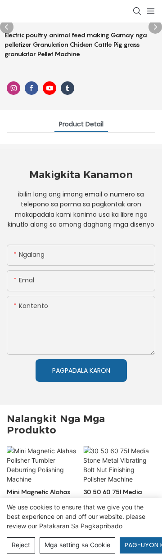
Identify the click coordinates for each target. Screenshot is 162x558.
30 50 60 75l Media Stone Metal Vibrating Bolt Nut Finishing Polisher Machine (115, 497)
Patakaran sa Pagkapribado (80, 526)
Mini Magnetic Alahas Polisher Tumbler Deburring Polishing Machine (39, 497)
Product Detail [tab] (81, 124)
